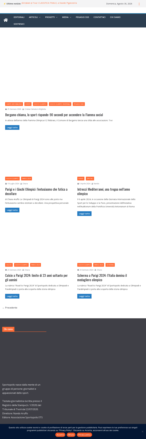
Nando (96, 183)
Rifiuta (71, 435)
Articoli (33, 17)
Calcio (9, 265)
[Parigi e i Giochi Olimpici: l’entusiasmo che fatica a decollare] (37, 154)
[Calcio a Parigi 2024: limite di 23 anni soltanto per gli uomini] (37, 241)
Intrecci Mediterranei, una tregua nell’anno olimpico (103, 191)
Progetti (50, 17)
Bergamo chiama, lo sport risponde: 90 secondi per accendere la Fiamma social (54, 114)
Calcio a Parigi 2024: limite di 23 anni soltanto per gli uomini (36, 277)
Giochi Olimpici (40, 104)
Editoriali (19, 17)
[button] (39, 17)
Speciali (90, 179)
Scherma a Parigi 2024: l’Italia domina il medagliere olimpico (102, 277)
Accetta (60, 435)
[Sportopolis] (5, 21)
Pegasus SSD (82, 17)
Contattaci (100, 17)
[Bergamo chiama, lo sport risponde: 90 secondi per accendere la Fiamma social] (73, 67)
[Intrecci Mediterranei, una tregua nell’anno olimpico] (109, 154)
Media (65, 17)
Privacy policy (84, 435)
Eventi (28, 104)
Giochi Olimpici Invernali (60, 104)
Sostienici (19, 24)
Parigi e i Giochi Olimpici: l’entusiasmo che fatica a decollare (36, 191)
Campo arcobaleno (14, 104)
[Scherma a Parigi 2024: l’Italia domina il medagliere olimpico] (109, 241)
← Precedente (9, 307)
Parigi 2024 (26, 179)
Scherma (110, 265)
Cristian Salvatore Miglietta (35, 109)
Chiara (25, 183)
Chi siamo (115, 17)
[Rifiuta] (142, 431)
